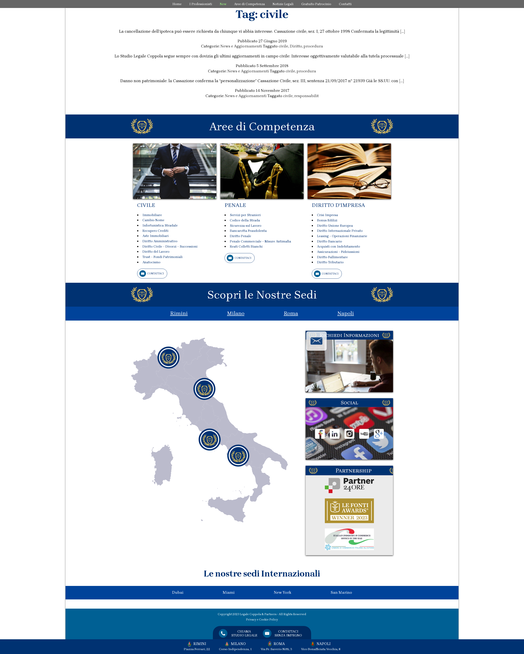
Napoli (345, 313)
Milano (235, 313)
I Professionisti (200, 4)
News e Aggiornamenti (241, 46)
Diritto (296, 46)
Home (177, 4)
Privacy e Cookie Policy (262, 619)
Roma (291, 313)
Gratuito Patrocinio (316, 4)
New (223, 4)
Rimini (179, 313)
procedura (313, 46)
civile (283, 46)
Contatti (345, 4)
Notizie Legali (283, 4)
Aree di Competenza (249, 4)
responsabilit (306, 96)
